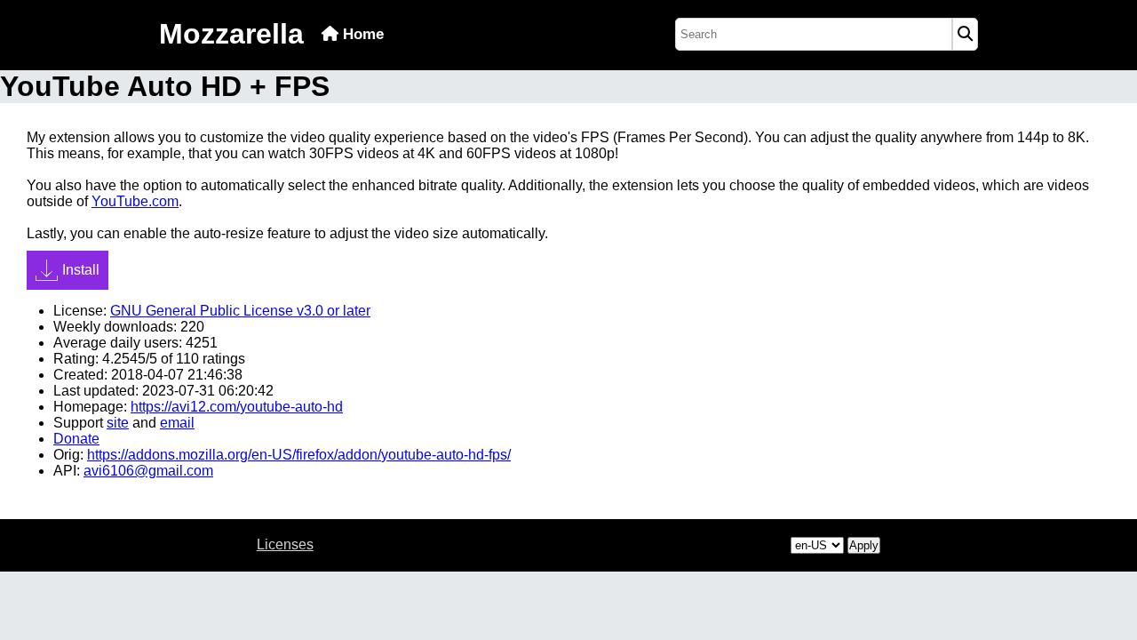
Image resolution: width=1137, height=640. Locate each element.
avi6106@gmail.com (148, 470)
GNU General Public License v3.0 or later (240, 310)
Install (80, 269)
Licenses (285, 544)
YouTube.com (135, 201)
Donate (76, 438)
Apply (864, 545)
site (118, 422)
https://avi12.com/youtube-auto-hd (237, 406)
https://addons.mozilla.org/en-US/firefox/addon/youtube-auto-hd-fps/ (299, 454)
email (177, 422)
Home (361, 34)
